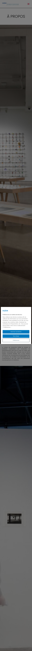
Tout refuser (16, 336)
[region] (16, 325)
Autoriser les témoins (16, 331)
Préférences (16, 340)
